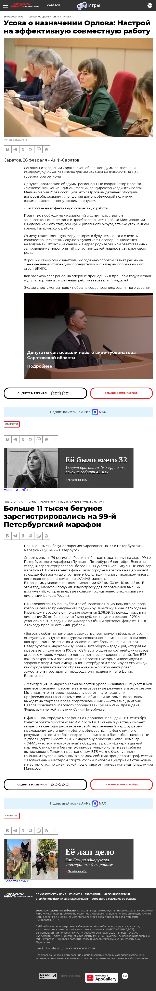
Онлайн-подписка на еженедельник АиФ (62, 899)
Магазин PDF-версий (117, 894)
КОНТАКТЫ (75, 894)
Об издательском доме (51, 894)
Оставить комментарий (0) (121, 393)
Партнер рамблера (70, 976)
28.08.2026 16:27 (13, 501)
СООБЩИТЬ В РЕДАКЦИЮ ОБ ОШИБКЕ (114, 899)
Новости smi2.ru (17, 490)
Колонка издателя (15, 139)
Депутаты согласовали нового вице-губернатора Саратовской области (81, 355)
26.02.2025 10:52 (13, 16)
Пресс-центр (93, 894)
